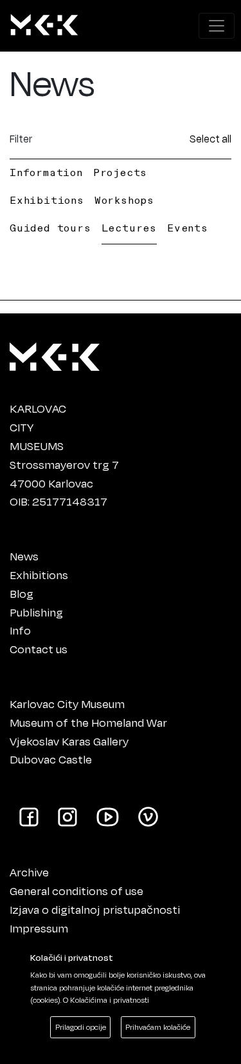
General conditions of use (76, 890)
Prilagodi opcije (80, 1026)
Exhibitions (47, 200)
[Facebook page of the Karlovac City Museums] (29, 816)
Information (46, 172)
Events (187, 227)
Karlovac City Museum (67, 703)
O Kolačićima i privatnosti (106, 999)
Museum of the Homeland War (88, 722)
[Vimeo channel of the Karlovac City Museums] (148, 816)
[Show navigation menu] (217, 26)
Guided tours (50, 227)
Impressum (39, 928)
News (24, 555)
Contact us (38, 648)
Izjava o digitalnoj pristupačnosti (95, 909)
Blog (21, 593)
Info (20, 630)
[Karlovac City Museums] (55, 354)
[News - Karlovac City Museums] (44, 26)
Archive (29, 871)
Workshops (124, 200)
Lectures (129, 227)
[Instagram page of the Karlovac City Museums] (67, 816)
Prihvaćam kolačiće (157, 1026)
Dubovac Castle (51, 759)
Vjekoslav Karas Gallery (69, 741)
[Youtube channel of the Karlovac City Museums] (107, 816)
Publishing (36, 612)
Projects (120, 172)
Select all (210, 138)
